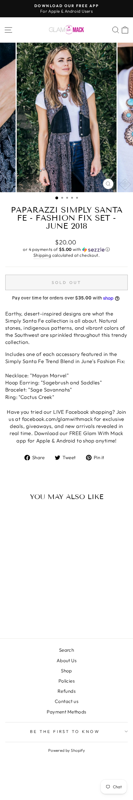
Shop (66, 671)
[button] (66, 249)
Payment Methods (66, 712)
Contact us (66, 701)
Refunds (66, 691)
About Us (66, 660)
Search (66, 650)
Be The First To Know (65, 731)
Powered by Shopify (66, 750)
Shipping (42, 255)
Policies (66, 681)
